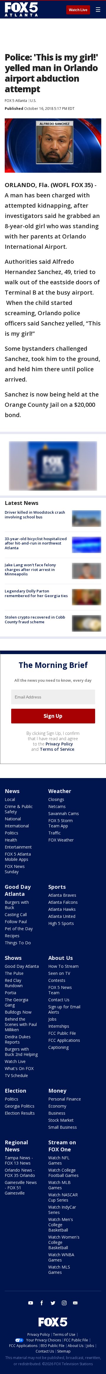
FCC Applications (64, 1040)
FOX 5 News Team (60, 990)
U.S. (33, 100)
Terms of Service (57, 749)
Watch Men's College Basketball (60, 1225)
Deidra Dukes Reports (18, 1039)
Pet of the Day (19, 928)
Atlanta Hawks (62, 909)
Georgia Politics (19, 1106)
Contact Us (58, 999)
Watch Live (78, 10)
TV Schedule (16, 1075)
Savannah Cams (63, 813)
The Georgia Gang (16, 1002)
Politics (11, 833)
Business (56, 1113)
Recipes (12, 935)
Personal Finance (64, 1099)
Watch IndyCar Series (62, 1209)
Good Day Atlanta (18, 890)
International (17, 826)
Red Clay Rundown (14, 982)
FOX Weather (61, 840)
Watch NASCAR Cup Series (63, 1197)
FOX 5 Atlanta (16, 100)
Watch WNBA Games (61, 1257)
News (12, 790)
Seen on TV (59, 973)
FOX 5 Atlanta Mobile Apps (18, 856)
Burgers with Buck (17, 904)
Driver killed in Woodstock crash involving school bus (35, 515)
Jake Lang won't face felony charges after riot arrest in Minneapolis (30, 569)
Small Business (62, 1127)
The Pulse (14, 973)
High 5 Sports (61, 923)
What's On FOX (19, 1068)
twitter (53, 1303)
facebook (42, 1303)
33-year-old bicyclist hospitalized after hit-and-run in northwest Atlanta (36, 543)
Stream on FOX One (62, 1146)
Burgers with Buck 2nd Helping (21, 1051)
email (75, 1303)
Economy (57, 1106)
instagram (64, 1303)
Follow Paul (16, 921)
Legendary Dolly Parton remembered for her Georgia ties (36, 593)
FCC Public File (62, 1033)
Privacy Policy (59, 744)
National (13, 819)
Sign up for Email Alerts (64, 1009)
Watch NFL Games (58, 1160)
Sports (57, 886)
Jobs (52, 1019)
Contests (56, 980)
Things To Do (18, 942)
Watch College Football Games (63, 1172)
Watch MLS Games (59, 1269)
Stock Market (61, 1120)
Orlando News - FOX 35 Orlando (20, 1172)
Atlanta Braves (62, 895)
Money (57, 1090)
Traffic (54, 833)
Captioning (58, 1047)
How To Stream (63, 966)
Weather (59, 790)
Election (15, 1090)
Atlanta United (61, 916)
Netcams (57, 806)
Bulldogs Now (18, 1012)
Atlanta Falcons (63, 902)
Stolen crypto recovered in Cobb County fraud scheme (35, 619)
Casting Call (16, 914)
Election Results (20, 1113)
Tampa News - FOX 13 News (19, 1160)
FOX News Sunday (15, 869)
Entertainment (18, 847)
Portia (10, 992)
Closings (56, 799)
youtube (30, 1303)
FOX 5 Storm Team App (60, 823)
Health (11, 840)
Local (10, 799)
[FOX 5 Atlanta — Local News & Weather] (22, 9)
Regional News (16, 1146)
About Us (60, 957)
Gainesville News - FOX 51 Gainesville (21, 1188)
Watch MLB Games (59, 1185)
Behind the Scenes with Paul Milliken (21, 1024)
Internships (58, 1026)
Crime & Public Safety (19, 809)
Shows (13, 957)
